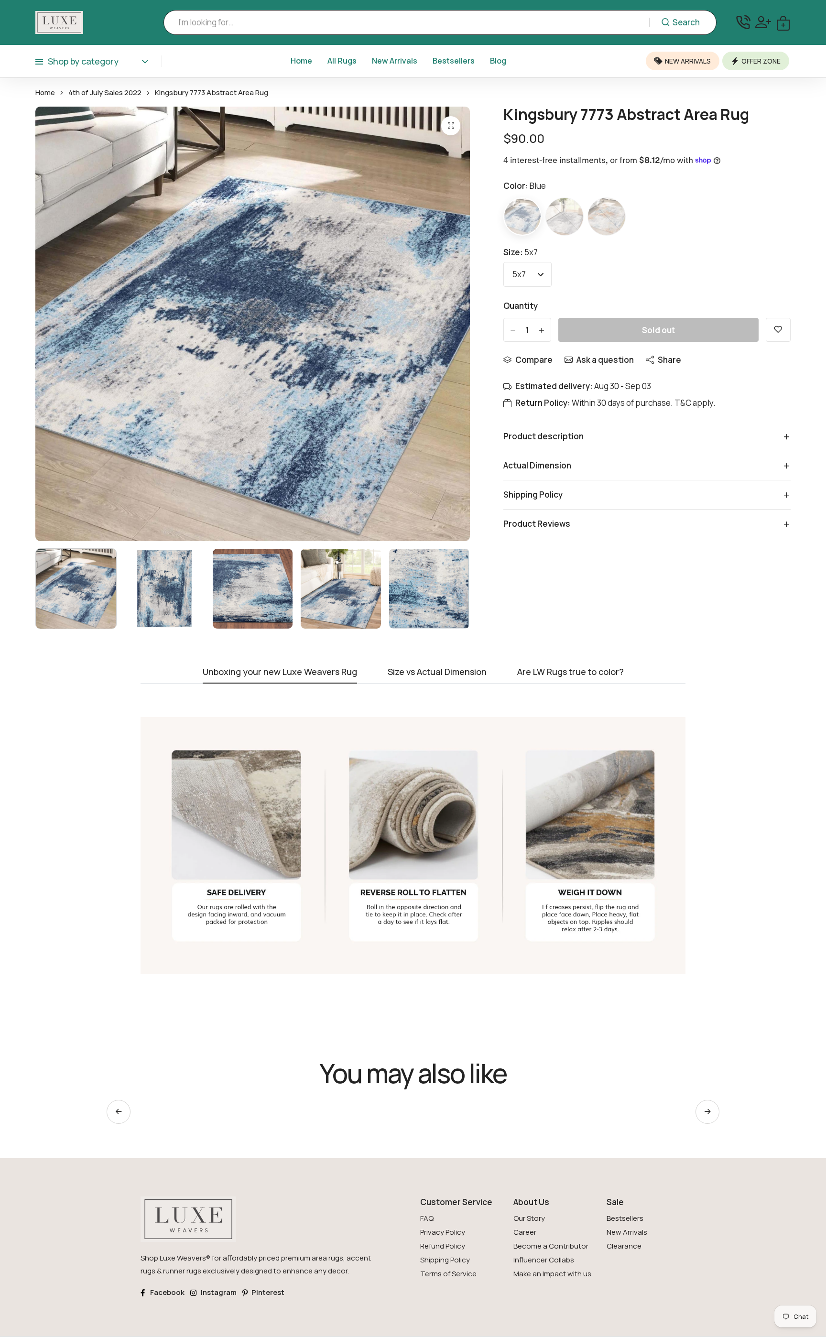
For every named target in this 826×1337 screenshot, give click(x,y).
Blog (498, 60)
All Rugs (342, 60)
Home (301, 60)
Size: (520, 252)
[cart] (783, 22)
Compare (534, 359)
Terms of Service (448, 1274)
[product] (450, 125)
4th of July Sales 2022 (104, 92)
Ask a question (605, 359)
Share (669, 359)
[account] (763, 22)
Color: (524, 185)
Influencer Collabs (543, 1260)
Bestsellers (454, 60)
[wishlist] (778, 330)
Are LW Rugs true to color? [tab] (570, 672)
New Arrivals (394, 60)
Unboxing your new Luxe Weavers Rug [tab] (280, 672)
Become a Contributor (550, 1246)
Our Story (529, 1218)
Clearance (624, 1246)
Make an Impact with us (552, 1274)
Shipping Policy (445, 1260)
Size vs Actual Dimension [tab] (437, 672)
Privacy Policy (442, 1232)
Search (686, 22)
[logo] (59, 22)
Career (524, 1232)
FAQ (427, 1218)
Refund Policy (442, 1246)
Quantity (520, 305)
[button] (707, 1112)
